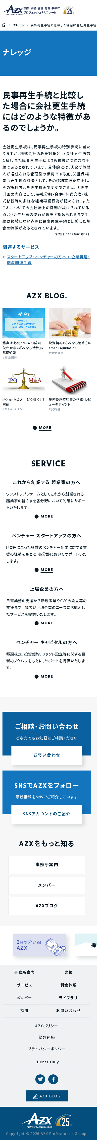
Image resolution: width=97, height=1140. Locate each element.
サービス (24, 985)
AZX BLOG (50, 1096)
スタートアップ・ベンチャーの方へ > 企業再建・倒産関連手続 (48, 260)
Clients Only (47, 1062)
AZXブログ (47, 906)
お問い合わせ (68, 1011)
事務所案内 (46, 865)
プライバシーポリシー (47, 1049)
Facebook (53, 1079)
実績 (68, 973)
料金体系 (68, 985)
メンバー (46, 885)
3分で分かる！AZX (39, 945)
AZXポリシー (46, 1026)
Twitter (40, 1079)
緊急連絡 (47, 1038)
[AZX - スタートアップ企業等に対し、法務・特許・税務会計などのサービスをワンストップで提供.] (4, 26)
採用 (24, 1011)
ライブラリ (68, 998)
